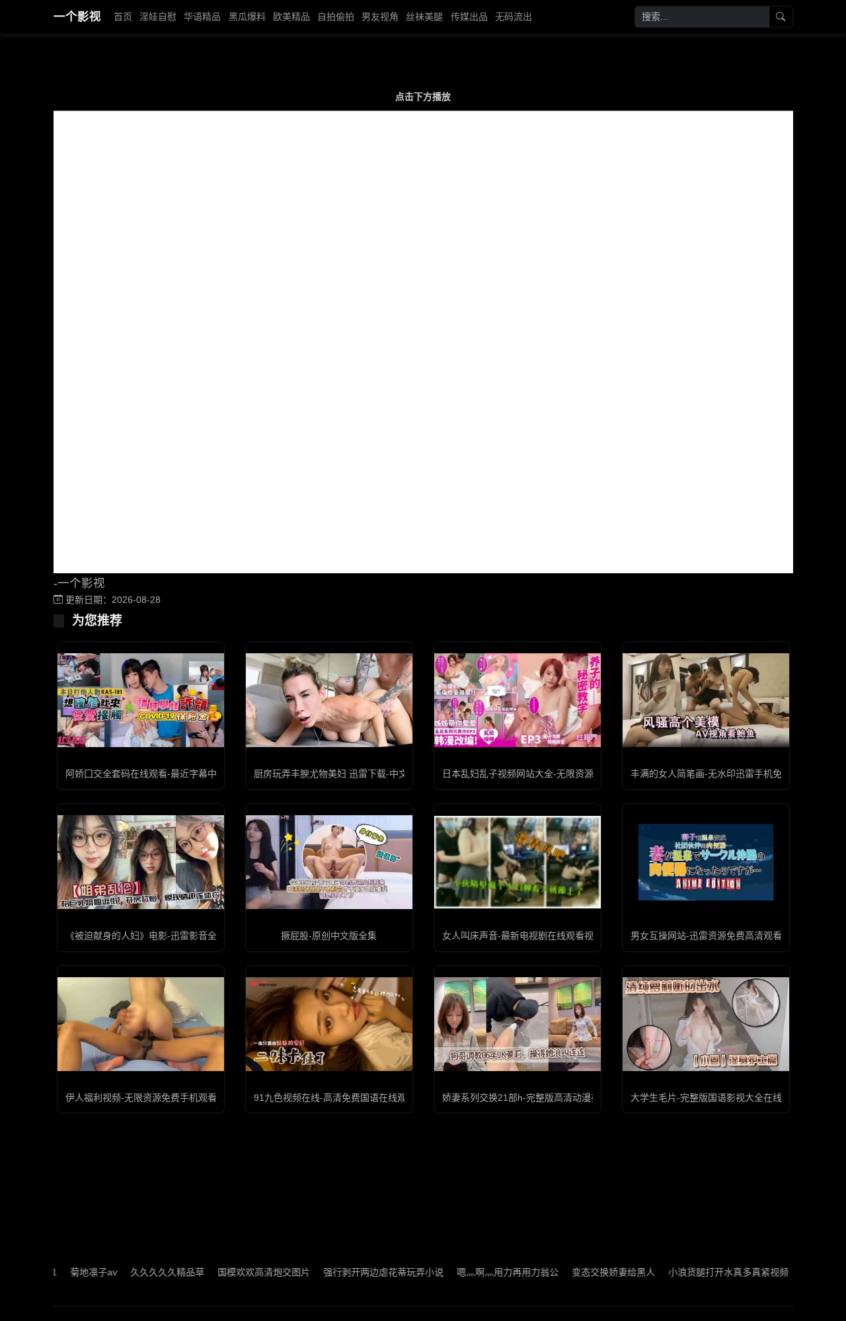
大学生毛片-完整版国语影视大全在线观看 (715, 1097)
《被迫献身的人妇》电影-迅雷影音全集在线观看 (164, 935)
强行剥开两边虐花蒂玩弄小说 (354, 1272)
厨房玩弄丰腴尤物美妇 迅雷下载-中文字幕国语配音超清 (368, 773)
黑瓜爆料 (247, 16)
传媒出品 (469, 16)
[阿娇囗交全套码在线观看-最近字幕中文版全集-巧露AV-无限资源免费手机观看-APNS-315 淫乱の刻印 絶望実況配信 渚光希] (141, 700)
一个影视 (77, 16)
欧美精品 (291, 16)
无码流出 (513, 16)
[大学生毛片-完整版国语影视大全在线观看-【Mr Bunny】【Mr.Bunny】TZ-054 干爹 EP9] (706, 1024)
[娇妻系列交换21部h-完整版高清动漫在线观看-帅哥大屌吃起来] (517, 1024)
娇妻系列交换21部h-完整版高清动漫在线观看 (535, 1097)
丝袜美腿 (424, 16)
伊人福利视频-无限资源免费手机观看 (141, 1097)
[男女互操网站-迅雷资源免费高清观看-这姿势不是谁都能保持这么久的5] (706, 862)
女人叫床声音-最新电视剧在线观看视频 (522, 935)
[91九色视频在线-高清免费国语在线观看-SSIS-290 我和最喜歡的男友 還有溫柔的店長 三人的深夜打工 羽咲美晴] (329, 1024)
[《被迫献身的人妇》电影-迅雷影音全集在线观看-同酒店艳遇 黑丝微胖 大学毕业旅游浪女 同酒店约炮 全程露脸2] (141, 862)
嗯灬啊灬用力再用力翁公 (478, 1272)
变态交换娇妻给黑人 (584, 1272)
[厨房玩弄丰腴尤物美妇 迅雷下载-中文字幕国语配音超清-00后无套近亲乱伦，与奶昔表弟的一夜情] (329, 700)
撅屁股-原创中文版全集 (329, 935)
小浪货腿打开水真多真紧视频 (699, 1272)
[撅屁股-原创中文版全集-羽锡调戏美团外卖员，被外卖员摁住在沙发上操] (329, 862)
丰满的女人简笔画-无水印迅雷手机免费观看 (720, 773)
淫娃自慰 (157, 16)
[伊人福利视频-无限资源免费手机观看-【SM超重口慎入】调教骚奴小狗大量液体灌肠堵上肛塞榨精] (141, 1024)
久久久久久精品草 (138, 1272)
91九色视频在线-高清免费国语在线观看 (335, 1097)
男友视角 (380, 16)
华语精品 (202, 16)
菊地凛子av (64, 1272)
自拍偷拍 (335, 16)
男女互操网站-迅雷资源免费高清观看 (706, 935)
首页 (123, 16)
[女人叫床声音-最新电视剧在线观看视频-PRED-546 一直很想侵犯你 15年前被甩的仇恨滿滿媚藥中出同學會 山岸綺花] (517, 862)
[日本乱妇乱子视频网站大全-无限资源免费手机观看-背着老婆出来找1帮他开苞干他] (517, 700)
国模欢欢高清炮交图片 (234, 1272)
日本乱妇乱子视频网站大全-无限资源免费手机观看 (545, 773)
